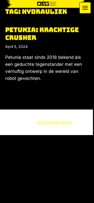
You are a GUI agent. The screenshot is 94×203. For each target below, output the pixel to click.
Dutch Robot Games (54, 122)
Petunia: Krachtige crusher (42, 34)
